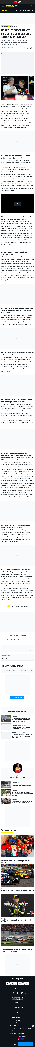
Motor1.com (17, 1004)
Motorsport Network (14, 1043)
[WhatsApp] (15, 639)
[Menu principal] (3, 6)
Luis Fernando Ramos (7, 47)
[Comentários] (31, 48)
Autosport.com (17, 1010)
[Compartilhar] (24, 48)
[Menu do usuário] (31, 6)
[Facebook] (7, 639)
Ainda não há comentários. (17, 670)
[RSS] (26, 992)
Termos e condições (12, 1038)
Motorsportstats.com (17, 1012)
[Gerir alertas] (27, 639)
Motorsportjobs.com (17, 1007)
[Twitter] (11, 639)
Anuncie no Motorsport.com (17, 1022)
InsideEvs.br (18, 1002)
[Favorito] (27, 48)
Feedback (17, 1020)
